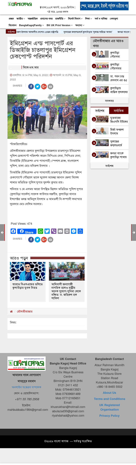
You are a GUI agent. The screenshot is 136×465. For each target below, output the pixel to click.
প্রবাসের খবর (46, 18)
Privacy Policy (109, 415)
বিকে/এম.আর (31, 67)
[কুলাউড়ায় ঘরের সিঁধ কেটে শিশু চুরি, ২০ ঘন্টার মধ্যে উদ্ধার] (134, 232)
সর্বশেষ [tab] (99, 110)
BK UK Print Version (59, 25)
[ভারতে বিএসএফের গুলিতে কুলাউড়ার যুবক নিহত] (28, 271)
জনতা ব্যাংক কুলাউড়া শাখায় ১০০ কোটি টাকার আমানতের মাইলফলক (118, 155)
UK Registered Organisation (109, 407)
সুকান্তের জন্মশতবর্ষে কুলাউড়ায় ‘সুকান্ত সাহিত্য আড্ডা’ (81, 31)
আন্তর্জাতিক (33, 18)
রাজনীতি (59, 18)
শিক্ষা (87, 18)
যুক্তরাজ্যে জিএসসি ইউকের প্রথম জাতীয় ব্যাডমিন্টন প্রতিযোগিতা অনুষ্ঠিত (119, 119)
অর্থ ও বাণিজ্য (101, 18)
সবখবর (109, 100)
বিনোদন (12, 25)
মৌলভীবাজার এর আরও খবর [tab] (108, 43)
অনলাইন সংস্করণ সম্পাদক (26, 387)
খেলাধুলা (114, 18)
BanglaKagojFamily (30, 25)
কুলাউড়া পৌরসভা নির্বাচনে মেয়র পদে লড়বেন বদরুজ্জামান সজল (118, 54)
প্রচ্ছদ (11, 18)
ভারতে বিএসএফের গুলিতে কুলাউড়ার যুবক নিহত (27, 285)
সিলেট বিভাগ (74, 18)
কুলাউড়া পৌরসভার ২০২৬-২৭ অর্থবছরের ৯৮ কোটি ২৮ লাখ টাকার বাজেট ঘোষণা (117, 66)
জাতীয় (20, 18)
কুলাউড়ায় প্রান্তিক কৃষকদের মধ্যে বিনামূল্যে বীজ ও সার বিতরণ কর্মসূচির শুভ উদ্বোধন (119, 90)
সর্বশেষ (109, 165)
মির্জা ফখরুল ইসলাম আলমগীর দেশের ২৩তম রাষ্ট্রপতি (119, 131)
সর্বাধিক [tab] (119, 110)
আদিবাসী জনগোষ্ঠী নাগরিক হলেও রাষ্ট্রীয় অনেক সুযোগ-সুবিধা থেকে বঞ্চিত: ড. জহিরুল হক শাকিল (66, 291)
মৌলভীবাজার (25, 311)
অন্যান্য (79, 25)
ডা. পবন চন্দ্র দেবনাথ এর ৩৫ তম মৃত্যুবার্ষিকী (118, 78)
